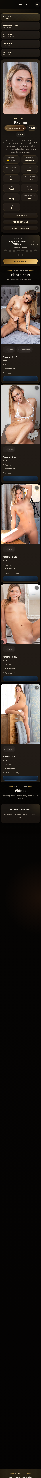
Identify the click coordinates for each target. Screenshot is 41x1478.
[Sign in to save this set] (37, 288)
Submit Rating (20, 261)
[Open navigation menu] (37, 4)
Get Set (20, 378)
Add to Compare (20, 222)
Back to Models (20, 216)
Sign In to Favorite (20, 228)
